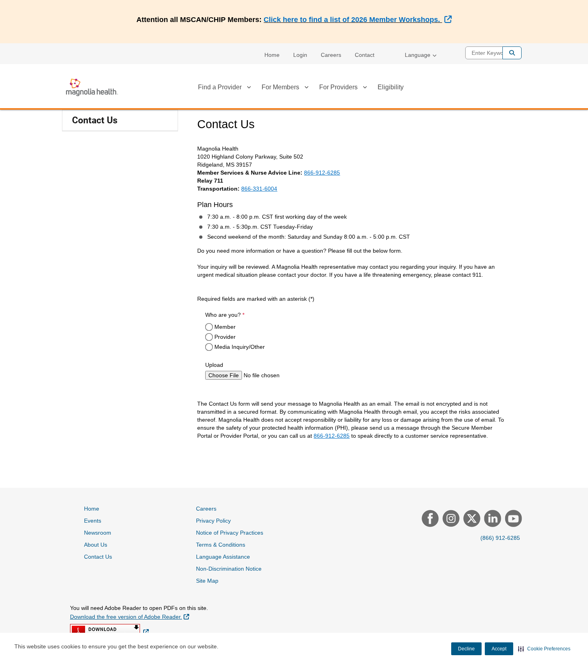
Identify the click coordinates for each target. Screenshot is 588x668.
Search (512, 52)
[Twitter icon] (470, 519)
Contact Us (95, 120)
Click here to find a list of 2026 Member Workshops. (357, 20)
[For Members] (306, 88)
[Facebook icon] (429, 519)
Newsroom (97, 532)
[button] (544, 648)
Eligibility (391, 87)
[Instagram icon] (450, 519)
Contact (364, 55)
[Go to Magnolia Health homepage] (92, 87)
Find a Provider (220, 87)
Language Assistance (223, 556)
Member (225, 327)
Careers (331, 55)
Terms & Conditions (220, 544)
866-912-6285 (322, 172)
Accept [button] (499, 649)
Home (272, 55)
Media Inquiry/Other (239, 347)
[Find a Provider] (249, 88)
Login (300, 55)
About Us (95, 544)
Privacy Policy (213, 520)
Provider (225, 337)
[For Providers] (365, 88)
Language (417, 55)
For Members (280, 87)
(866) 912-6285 (500, 538)
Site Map (207, 580)
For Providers (338, 87)
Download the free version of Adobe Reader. (129, 616)
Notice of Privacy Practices (229, 532)
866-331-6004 (259, 188)
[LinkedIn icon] (491, 519)
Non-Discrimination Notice (229, 568)
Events (92, 520)
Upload (214, 365)
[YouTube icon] (512, 519)
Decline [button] (466, 649)
